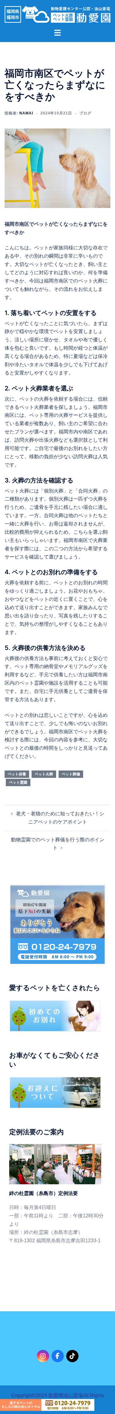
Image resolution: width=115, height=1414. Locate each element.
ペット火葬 (44, 774)
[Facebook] (58, 1356)
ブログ (85, 113)
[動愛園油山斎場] (57, 14)
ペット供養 (17, 774)
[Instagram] (43, 1356)
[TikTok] (72, 1356)
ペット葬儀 (71, 774)
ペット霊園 (18, 782)
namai (26, 113)
